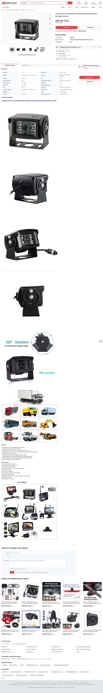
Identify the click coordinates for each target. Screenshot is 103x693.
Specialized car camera (6, 651)
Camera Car (5, 672)
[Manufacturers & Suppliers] (9, 2)
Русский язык (39, 684)
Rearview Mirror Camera (45, 665)
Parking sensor (29, 651)
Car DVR (22, 665)
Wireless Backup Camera (32, 665)
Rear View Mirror (13, 665)
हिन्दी (70, 684)
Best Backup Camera (84, 672)
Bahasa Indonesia (90, 684)
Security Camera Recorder (71, 672)
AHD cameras (4, 646)
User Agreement (59, 687)
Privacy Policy (72, 687)
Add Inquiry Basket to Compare (27, 54)
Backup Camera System (8, 675)
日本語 (67, 684)
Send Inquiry (66, 27)
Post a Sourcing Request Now (40, 572)
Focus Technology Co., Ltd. (42, 687)
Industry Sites (60, 682)
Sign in (100, 3)
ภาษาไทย (74, 684)
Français (33, 684)
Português (28, 684)
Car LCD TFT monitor (31, 649)
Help (77, 7)
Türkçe (79, 684)
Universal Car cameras (31, 646)
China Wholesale (46, 682)
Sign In (57, 59)
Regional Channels (68, 682)
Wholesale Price (53, 682)
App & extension (84, 7)
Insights (86, 682)
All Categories (6, 7)
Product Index (75, 682)
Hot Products (17, 682)
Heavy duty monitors (5, 649)
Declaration (66, 687)
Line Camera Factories (43, 672)
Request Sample (82, 31)
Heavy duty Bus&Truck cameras (83, 646)
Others (78, 651)
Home (2, 10)
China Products (24, 682)
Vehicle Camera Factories (29, 672)
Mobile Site (82, 682)
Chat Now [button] (91, 27)
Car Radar (5, 665)
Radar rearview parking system (83, 649)
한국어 (63, 684)
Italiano (44, 684)
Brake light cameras (56, 646)
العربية (59, 684)
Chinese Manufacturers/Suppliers (35, 682)
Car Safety (23, 10)
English (18, 684)
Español (23, 684)
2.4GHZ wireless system (57, 651)
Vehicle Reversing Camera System (61, 665)
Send (12, 572)
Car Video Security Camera (57, 672)
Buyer (69, 7)
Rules (100, 7)
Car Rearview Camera (30, 10)
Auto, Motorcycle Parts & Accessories (12, 10)
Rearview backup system (57, 649)
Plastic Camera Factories (16, 672)
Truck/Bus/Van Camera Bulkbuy (37, 675)
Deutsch (49, 684)
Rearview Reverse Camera (21, 675)
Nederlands (54, 684)
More (2, 678)
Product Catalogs (21, 644)
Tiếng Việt (83, 684)
